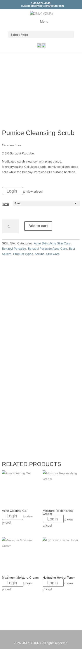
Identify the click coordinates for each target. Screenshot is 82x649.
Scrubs (39, 254)
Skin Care (53, 254)
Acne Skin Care (60, 243)
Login (12, 191)
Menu (44, 21)
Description (18, 265)
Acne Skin (41, 243)
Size (5, 204)
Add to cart (38, 226)
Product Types (23, 254)
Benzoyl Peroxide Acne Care (47, 248)
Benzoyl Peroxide (14, 248)
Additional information (27, 273)
